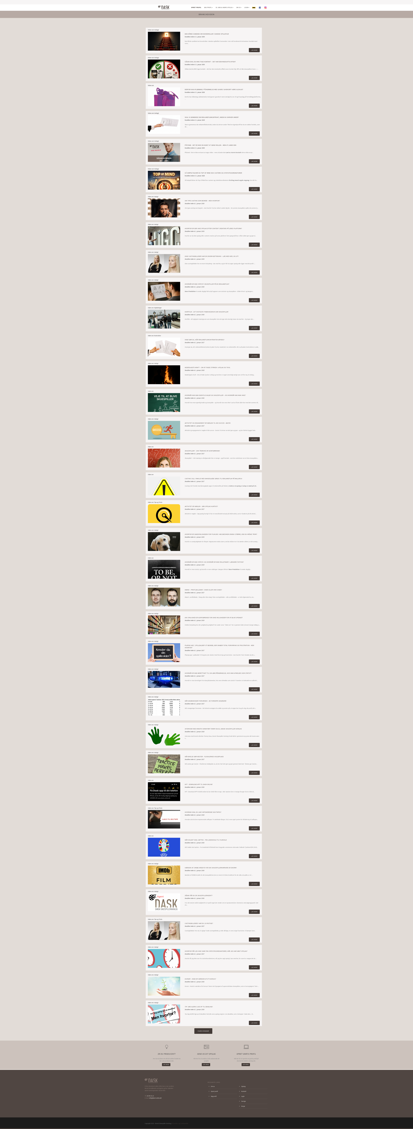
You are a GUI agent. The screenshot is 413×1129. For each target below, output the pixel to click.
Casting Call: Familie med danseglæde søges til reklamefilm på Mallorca (213, 479)
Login (242, 1096)
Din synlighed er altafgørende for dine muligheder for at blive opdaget (214, 618)
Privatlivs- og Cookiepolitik (180, 1123)
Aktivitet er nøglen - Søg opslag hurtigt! (201, 506)
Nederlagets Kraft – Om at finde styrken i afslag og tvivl (207, 367)
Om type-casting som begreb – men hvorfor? (202, 201)
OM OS (239, 7)
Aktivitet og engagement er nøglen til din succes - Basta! (208, 423)
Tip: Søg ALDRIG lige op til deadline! (199, 1007)
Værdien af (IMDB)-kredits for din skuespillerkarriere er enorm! (211, 868)
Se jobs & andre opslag (224, 7)
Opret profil (214, 1091)
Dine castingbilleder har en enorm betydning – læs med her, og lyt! (212, 256)
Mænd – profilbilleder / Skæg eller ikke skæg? (203, 590)
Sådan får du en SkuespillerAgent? (199, 895)
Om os (213, 1086)
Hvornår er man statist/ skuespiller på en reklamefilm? (207, 284)
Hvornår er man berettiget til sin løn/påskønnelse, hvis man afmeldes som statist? (218, 673)
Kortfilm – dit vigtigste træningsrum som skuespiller (206, 312)
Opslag (243, 1086)
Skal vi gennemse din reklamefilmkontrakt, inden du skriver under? (212, 117)
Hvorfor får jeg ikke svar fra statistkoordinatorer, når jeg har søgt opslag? (216, 951)
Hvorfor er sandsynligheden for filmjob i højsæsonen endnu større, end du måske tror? (221, 534)
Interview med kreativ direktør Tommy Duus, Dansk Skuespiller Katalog (213, 729)
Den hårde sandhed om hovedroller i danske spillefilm (207, 34)
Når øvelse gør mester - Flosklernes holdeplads (204, 757)
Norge (243, 1106)
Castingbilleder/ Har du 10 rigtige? (199, 923)
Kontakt (243, 1091)
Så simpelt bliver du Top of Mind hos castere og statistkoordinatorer (213, 173)
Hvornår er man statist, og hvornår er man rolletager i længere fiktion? (214, 562)
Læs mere (254, 50)
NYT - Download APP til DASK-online (199, 784)
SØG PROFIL (208, 7)
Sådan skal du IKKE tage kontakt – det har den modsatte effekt (210, 62)
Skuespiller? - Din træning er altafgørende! (202, 451)
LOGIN (246, 7)
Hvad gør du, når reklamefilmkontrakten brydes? (204, 340)
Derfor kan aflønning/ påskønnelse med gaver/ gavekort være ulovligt (214, 89)
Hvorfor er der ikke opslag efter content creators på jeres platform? (213, 228)
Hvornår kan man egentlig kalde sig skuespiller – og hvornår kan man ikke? (215, 395)
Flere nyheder (203, 1031)
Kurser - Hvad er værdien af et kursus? (200, 979)
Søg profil (214, 1096)
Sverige (243, 1101)
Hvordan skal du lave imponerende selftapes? (203, 812)
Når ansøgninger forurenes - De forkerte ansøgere (205, 701)
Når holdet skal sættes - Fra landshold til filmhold (206, 840)
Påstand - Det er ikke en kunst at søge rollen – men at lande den (210, 145)
